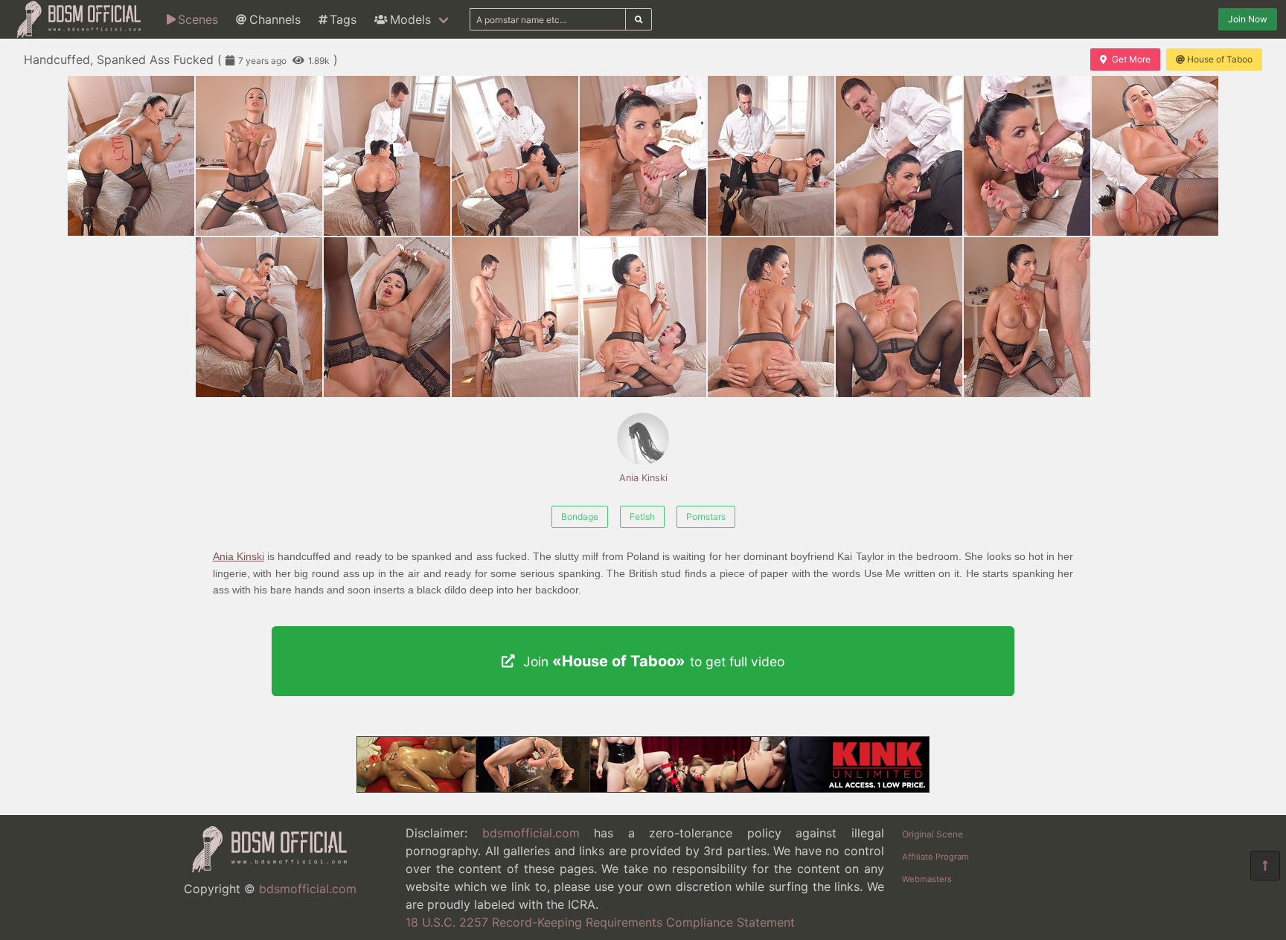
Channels (275, 19)
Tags (343, 19)
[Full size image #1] (259, 156)
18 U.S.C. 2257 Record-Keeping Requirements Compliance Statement (600, 922)
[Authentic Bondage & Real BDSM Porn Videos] (643, 788)
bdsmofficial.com (307, 888)
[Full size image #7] (1027, 156)
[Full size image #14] (899, 317)
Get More (1131, 59)
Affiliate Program (935, 857)
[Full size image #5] (771, 156)
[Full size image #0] (131, 156)
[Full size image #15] (1027, 317)
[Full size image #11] (515, 317)
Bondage (579, 516)
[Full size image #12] (643, 317)
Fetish (642, 516)
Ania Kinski (643, 477)
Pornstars (706, 516)
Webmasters (927, 879)
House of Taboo (1220, 59)
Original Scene (932, 834)
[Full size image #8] (1155, 156)
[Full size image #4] (643, 156)
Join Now (1247, 19)
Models (410, 19)
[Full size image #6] (899, 156)
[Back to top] (1265, 866)
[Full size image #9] (259, 317)
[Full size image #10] (387, 317)
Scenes (198, 19)
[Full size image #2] (387, 156)
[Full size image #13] (771, 317)
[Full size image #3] (515, 156)
